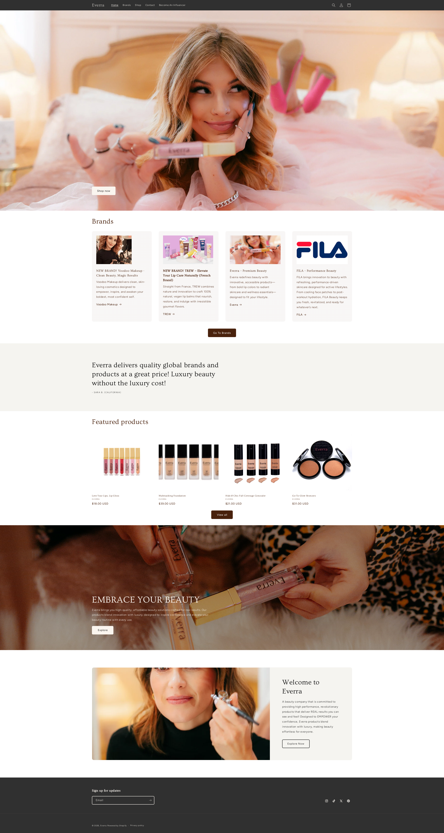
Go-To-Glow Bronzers (304, 496)
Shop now (103, 190)
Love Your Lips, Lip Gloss (105, 496)
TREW (167, 314)
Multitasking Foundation (172, 496)
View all (222, 514)
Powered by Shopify (117, 826)
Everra (234, 304)
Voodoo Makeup (107, 304)
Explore (103, 630)
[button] (334, 5)
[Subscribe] (150, 800)
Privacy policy (137, 825)
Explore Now (295, 743)
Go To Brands (222, 332)
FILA (299, 314)
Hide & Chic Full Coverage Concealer (245, 496)
